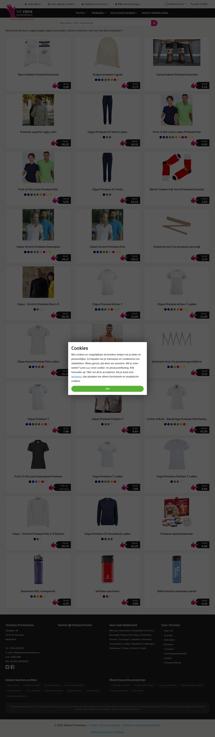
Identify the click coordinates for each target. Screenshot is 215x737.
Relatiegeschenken (123, 13)
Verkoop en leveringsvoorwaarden (141, 725)
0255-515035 (200, 4)
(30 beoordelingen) (129, 4)
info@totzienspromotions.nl (26, 652)
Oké (107, 388)
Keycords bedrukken (53, 685)
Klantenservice (176, 4)
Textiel (80, 13)
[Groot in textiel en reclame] (20, 13)
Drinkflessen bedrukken (54, 691)
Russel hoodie (137, 691)
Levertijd (168, 635)
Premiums (98, 13)
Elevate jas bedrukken (119, 691)
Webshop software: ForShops (107, 732)
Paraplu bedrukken (74, 691)
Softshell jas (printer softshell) (192, 685)
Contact (168, 658)
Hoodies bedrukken (14, 691)
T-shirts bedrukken (33, 691)
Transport (169, 649)
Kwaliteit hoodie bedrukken (144, 685)
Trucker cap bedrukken (168, 685)
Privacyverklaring (172, 662)
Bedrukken (169, 640)
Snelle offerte (34, 4)
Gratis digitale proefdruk (62, 4)
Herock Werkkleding (155, 13)
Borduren (168, 644)
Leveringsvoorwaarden (175, 653)
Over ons (168, 630)
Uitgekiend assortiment (96, 4)
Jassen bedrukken (92, 691)
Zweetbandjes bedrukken (16, 696)
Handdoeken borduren (31, 685)
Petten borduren (13, 685)
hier (88, 367)
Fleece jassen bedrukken (74, 685)
